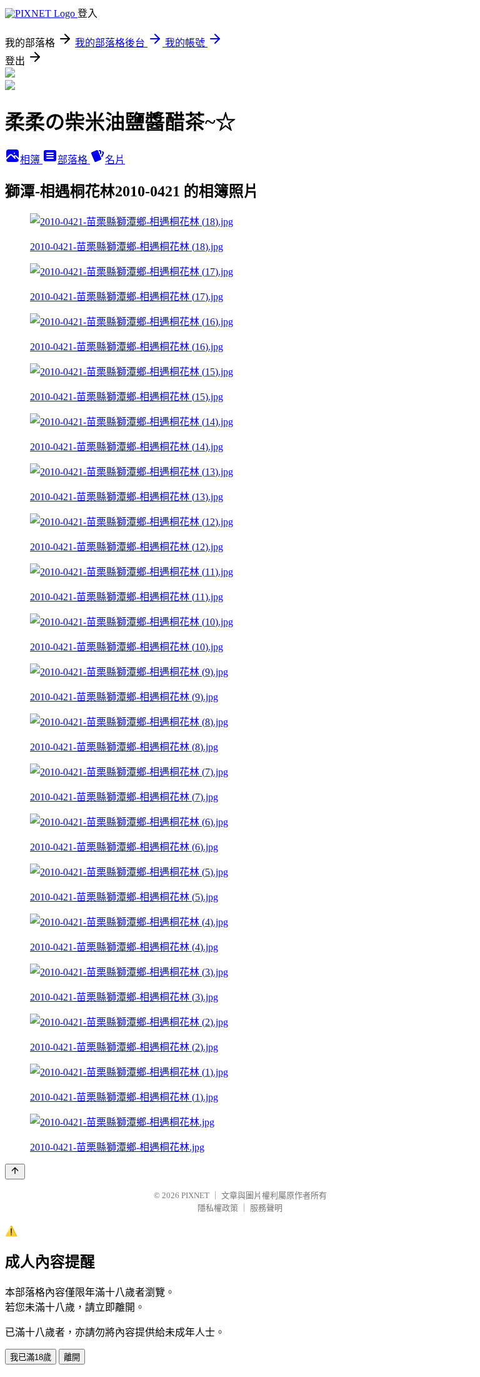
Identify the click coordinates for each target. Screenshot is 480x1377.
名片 (115, 159)
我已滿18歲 (30, 1357)
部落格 (74, 159)
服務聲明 (266, 1208)
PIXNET (195, 1195)
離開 (72, 1357)
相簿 (31, 159)
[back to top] (15, 1171)
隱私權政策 (218, 1208)
